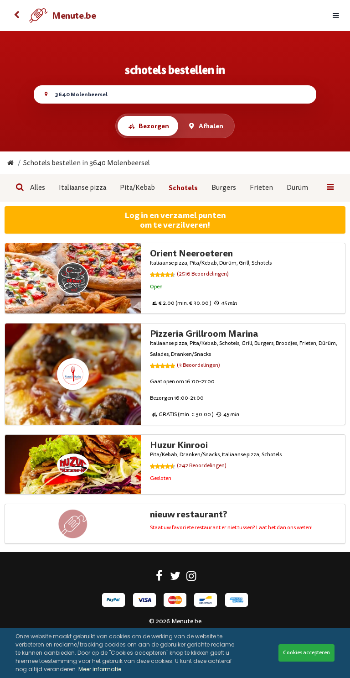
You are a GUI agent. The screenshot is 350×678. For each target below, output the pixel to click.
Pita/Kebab (137, 188)
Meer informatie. (100, 669)
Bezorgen (154, 125)
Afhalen (211, 125)
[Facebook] (159, 578)
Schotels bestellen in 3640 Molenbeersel (86, 163)
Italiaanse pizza (82, 188)
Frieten (261, 188)
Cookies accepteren (306, 653)
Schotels (183, 188)
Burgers (223, 188)
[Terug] (16, 15)
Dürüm (297, 188)
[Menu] (336, 15)
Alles (37, 188)
